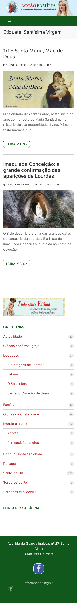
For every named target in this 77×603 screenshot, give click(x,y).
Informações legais (38, 583)
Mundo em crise (15, 424)
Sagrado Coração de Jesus (28, 393)
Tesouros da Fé (48, 184)
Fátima (12, 374)
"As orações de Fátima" (25, 365)
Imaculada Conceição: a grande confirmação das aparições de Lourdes (31, 170)
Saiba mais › (17, 144)
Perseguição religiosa (24, 442)
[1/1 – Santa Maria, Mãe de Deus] (38, 89)
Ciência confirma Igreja (21, 346)
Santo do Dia (42, 65)
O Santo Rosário (20, 384)
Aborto (12, 433)
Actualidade (12, 336)
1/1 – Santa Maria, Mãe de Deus (33, 54)
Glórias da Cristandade (21, 414)
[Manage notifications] (10, 588)
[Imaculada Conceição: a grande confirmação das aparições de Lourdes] (38, 209)
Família (8, 405)
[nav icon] (9, 20)
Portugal (10, 463)
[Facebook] (38, 568)
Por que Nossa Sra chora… (24, 454)
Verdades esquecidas (19, 492)
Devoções (11, 355)
